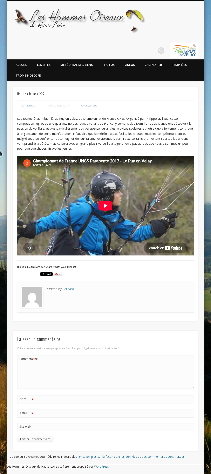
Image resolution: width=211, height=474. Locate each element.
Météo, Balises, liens (76, 65)
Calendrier (153, 65)
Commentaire (26, 359)
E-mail (26, 413)
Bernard (30, 105)
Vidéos (129, 65)
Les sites (43, 65)
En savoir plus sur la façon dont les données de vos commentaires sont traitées (131, 457)
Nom (26, 399)
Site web (25, 426)
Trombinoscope (28, 75)
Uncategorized (89, 105)
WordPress (101, 466)
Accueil (21, 65)
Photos (109, 65)
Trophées (179, 65)
